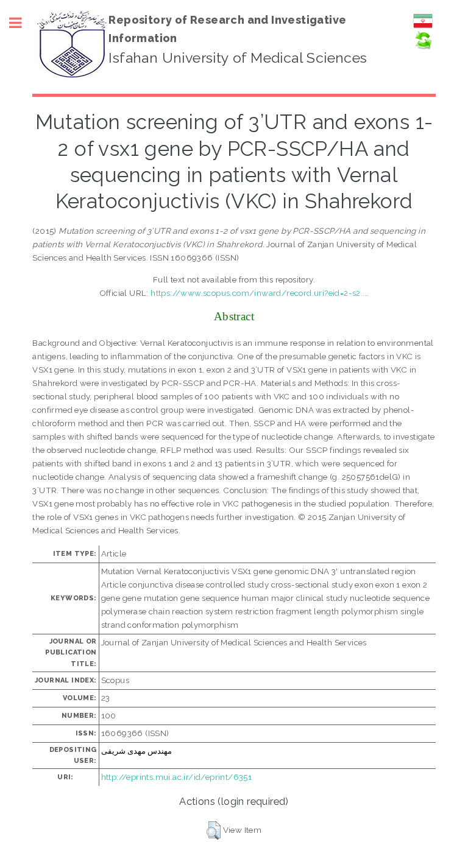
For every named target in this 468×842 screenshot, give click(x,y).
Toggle (22, 23)
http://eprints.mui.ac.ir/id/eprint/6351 (176, 777)
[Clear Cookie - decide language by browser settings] (423, 47)
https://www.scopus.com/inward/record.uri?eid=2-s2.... (260, 293)
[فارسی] (423, 27)
